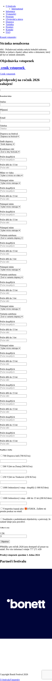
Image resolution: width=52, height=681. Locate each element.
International (17, 9)
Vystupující (11, 14)
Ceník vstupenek (7, 74)
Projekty (9, 27)
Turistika (10, 24)
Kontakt (9, 29)
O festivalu (11, 6)
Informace (10, 11)
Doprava (10, 22)
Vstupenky (15, 679)
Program (10, 16)
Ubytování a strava (14, 19)
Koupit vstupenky (8, 37)
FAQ (8, 32)
